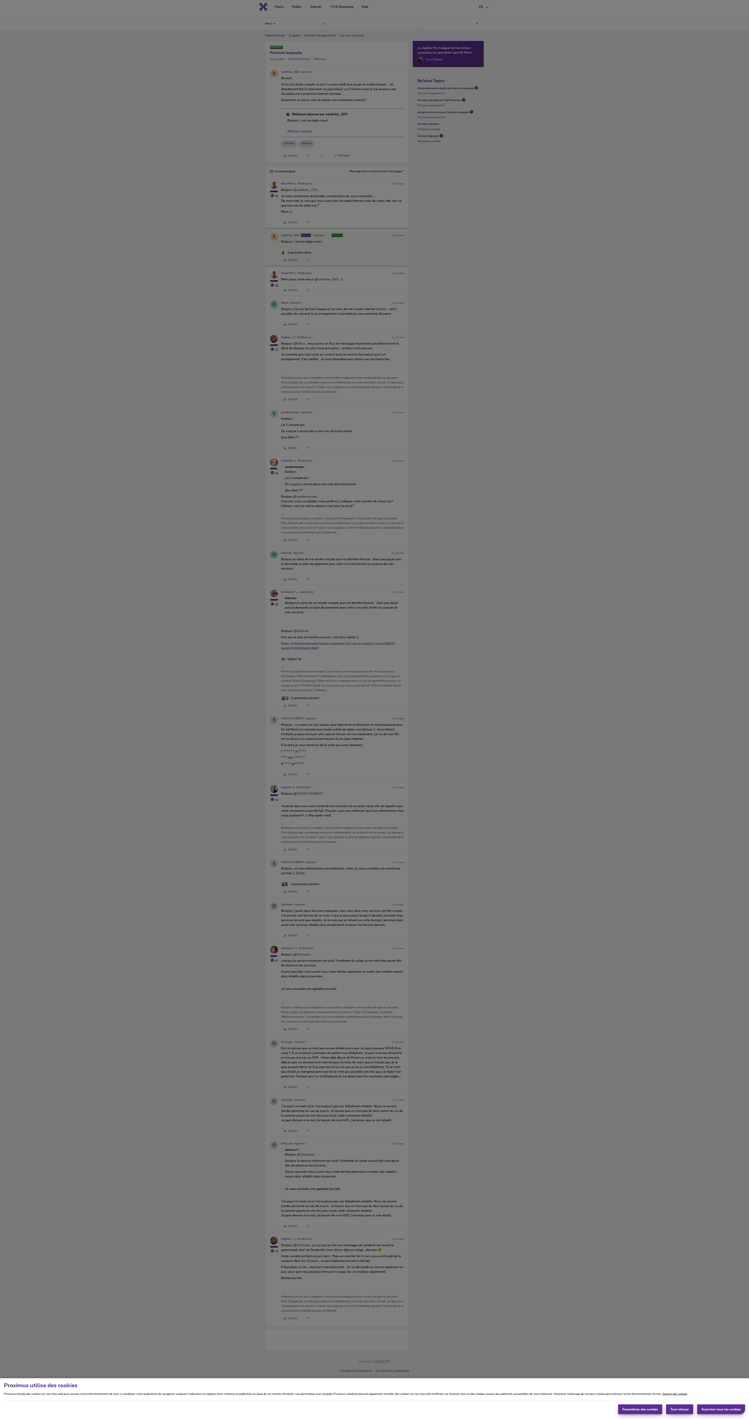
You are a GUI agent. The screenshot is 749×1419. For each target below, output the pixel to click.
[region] (374, 1398)
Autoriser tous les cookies (721, 1409)
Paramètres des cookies (640, 1409)
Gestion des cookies (674, 1394)
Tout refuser (679, 1409)
